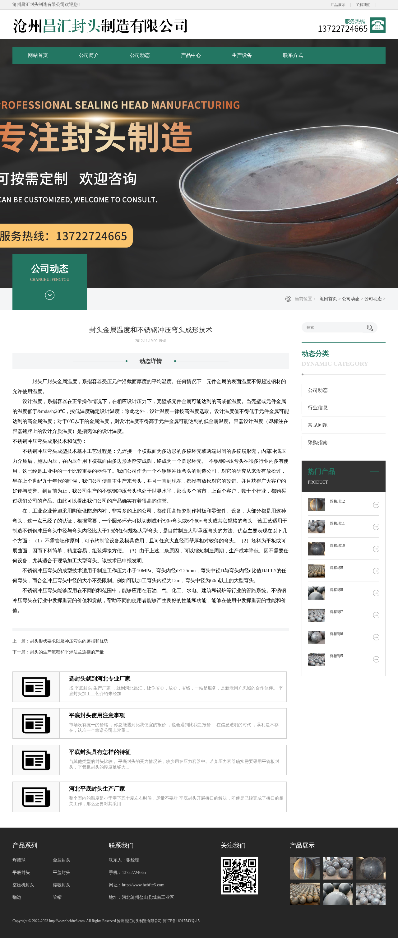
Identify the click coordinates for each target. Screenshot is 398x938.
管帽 (57, 897)
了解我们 (363, 4)
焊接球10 (337, 545)
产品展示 (338, 4)
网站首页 (38, 55)
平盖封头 (61, 872)
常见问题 (318, 425)
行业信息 (318, 407)
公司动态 (140, 55)
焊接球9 (336, 567)
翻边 (16, 897)
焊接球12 (337, 501)
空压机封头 (23, 885)
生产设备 (242, 55)
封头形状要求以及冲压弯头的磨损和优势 (69, 641)
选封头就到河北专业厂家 (100, 679)
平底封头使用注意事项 (97, 715)
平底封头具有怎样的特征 (100, 752)
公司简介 (89, 55)
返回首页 (328, 298)
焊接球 (18, 860)
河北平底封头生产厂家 (97, 789)
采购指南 (318, 442)
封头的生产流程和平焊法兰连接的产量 (67, 652)
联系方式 (293, 55)
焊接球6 (336, 634)
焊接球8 (336, 589)
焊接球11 (337, 523)
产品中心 (191, 55)
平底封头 (21, 872)
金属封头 (61, 860)
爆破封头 (61, 885)
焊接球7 (336, 612)
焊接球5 (336, 656)
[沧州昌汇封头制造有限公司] (100, 25)
